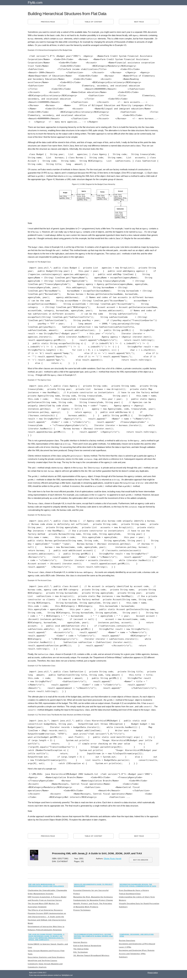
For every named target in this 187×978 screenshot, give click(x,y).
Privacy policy (153, 973)
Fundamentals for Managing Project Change (93, 900)
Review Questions (127, 941)
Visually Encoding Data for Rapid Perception (139, 904)
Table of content (93, 22)
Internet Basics (80, 942)
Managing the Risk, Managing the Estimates (93, 897)
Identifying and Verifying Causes (42, 961)
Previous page (48, 22)
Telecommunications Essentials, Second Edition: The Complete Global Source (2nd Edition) (93, 936)
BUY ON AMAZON (140, 860)
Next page (139, 22)
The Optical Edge (81, 949)
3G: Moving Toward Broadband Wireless (91, 955)
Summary (123, 907)
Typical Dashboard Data (130, 894)
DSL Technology (80, 952)
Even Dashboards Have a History (134, 890)
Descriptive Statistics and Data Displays (46, 957)
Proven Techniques (82, 910)
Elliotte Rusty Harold (112, 859)
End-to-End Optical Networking (87, 946)
